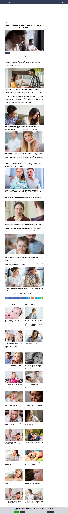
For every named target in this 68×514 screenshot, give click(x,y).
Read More (16, 509)
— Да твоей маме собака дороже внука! (34, 442)
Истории (48, 2)
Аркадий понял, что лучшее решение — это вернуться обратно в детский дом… (33, 366)
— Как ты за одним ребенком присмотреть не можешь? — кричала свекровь (13, 443)
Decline (22, 511)
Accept (17, 511)
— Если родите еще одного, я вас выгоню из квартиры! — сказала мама (34, 502)
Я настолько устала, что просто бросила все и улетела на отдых (34, 463)
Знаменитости (26, 2)
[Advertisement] (34, 12)
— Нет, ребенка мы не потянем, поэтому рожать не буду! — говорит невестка (13, 404)
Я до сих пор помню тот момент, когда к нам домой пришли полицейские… (34, 483)
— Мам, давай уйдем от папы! (31, 343)
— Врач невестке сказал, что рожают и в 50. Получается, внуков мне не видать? (34, 404)
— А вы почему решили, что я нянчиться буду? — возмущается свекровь (13, 502)
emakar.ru (8, 2)
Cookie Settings (50, 511)
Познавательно (33, 2)
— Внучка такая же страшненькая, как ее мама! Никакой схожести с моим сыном (13, 385)
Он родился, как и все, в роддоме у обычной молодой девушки (12, 321)
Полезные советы (42, 2)
